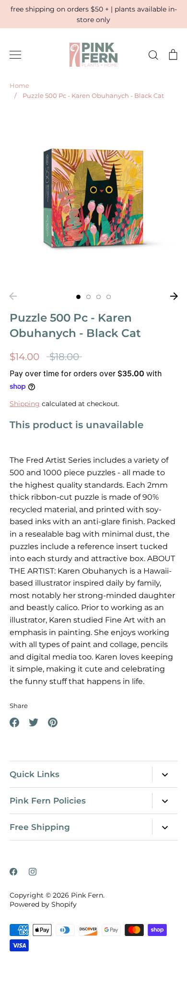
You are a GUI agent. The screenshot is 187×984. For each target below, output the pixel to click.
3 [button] (98, 297)
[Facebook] (13, 871)
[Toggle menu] (15, 55)
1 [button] (78, 297)
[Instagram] (32, 871)
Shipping (25, 404)
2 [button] (88, 297)
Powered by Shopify (43, 904)
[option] (93, 199)
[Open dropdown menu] (164, 774)
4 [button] (108, 297)
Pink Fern (87, 895)
